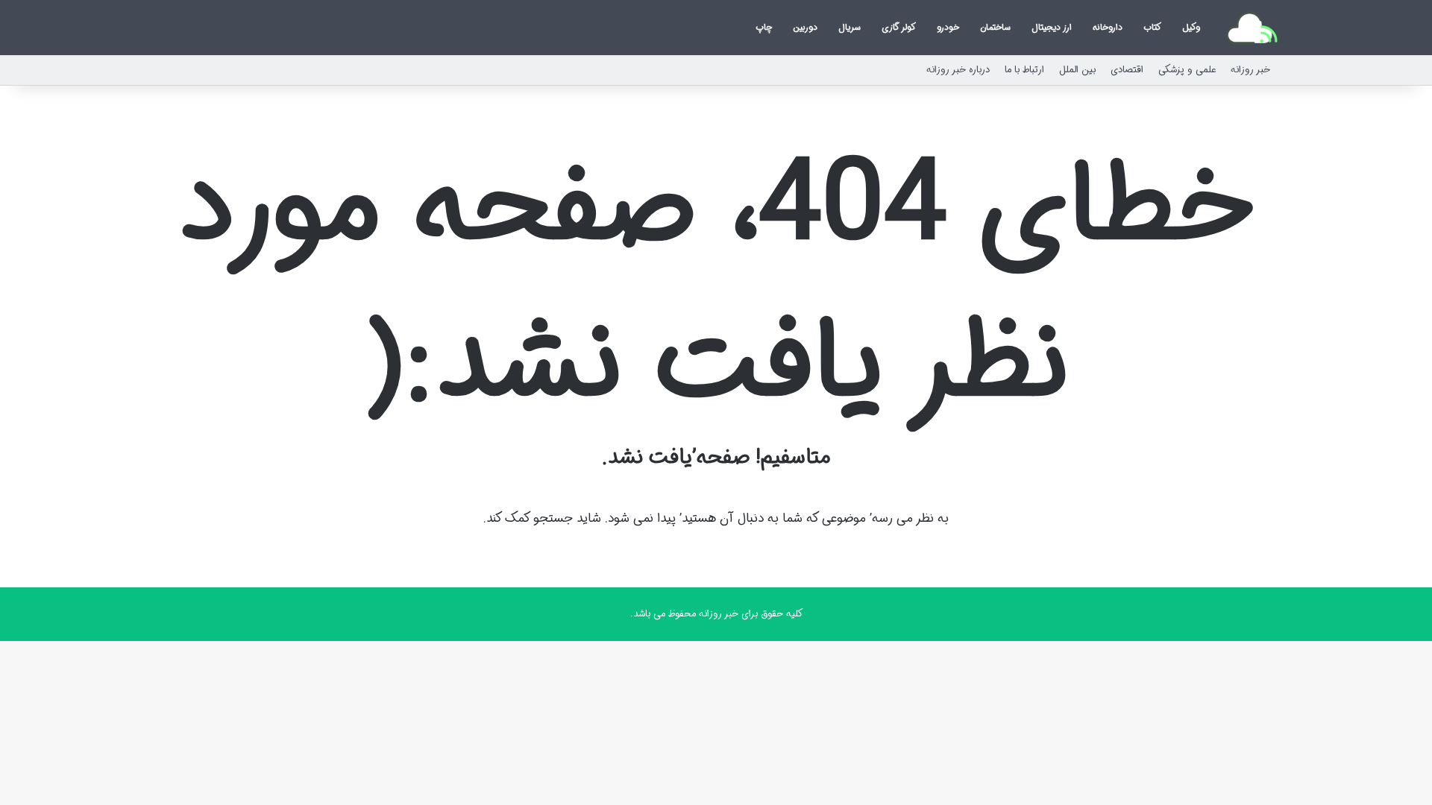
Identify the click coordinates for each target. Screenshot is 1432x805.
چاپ (764, 27)
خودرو (948, 27)
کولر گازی (899, 27)
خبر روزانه (1250, 70)
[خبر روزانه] (1251, 27)
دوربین (805, 27)
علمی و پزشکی (1187, 70)
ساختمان (995, 27)
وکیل (1191, 27)
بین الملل (1077, 70)
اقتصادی (1127, 70)
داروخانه (1107, 27)
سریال (849, 27)
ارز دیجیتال (1051, 27)
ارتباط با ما (1024, 70)
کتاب (1152, 27)
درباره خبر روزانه (958, 70)
